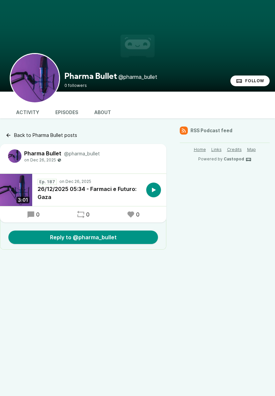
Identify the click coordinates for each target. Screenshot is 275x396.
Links (216, 149)
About (102, 112)
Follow (254, 80)
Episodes (66, 112)
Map (251, 149)
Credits (234, 149)
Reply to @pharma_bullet (83, 237)
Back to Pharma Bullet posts (45, 135)
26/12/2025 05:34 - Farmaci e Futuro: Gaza (87, 193)
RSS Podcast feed (211, 130)
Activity (27, 112)
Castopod (234, 158)
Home (200, 149)
